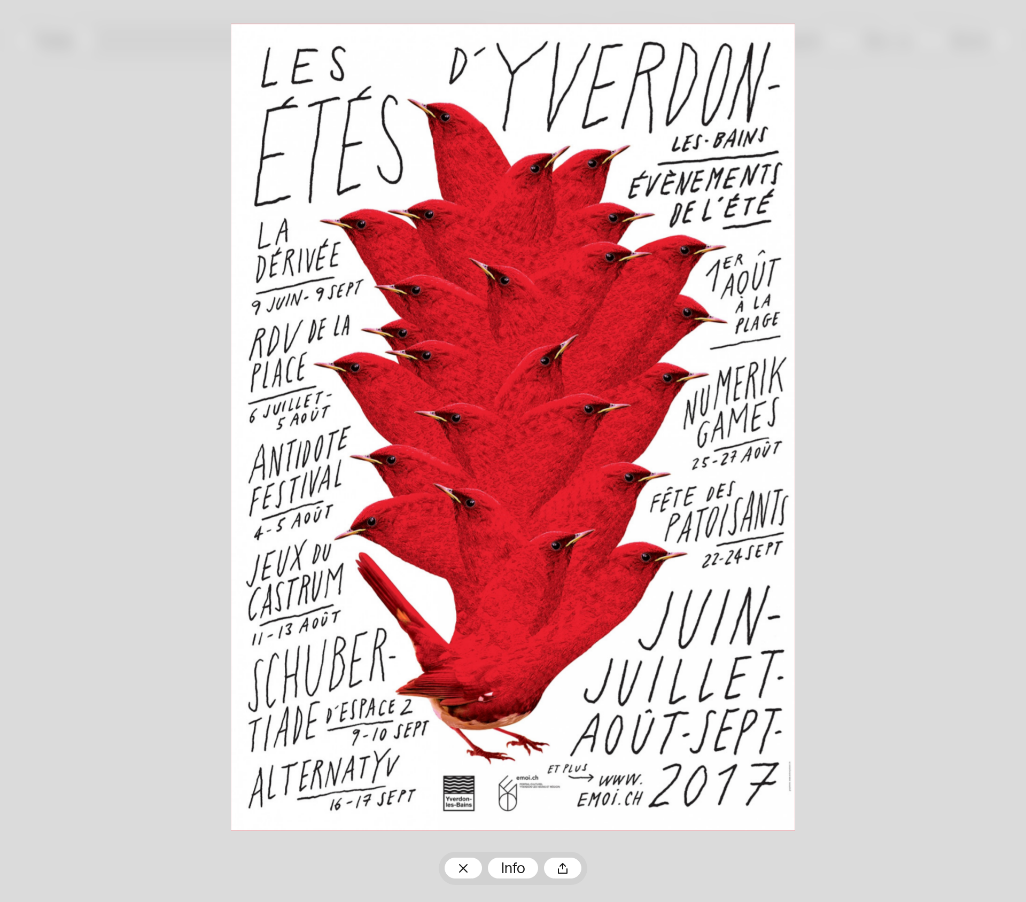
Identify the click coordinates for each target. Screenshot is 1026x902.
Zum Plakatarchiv (463, 868)
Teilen (562, 868)
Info (513, 869)
